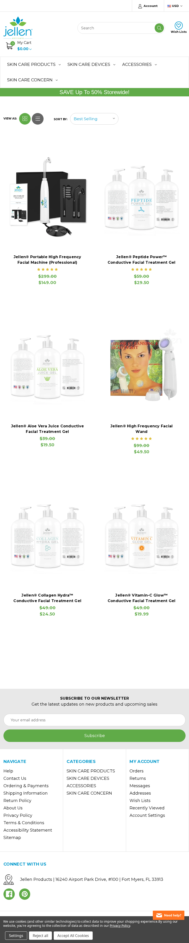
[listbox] (94, 119)
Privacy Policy (17, 815)
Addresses (140, 793)
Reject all (40, 935)
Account (150, 6)
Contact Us (14, 778)
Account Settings (147, 815)
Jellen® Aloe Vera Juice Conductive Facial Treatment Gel (47, 429)
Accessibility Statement (27, 830)
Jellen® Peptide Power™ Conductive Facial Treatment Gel (142, 260)
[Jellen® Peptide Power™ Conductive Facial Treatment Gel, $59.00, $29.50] (142, 197)
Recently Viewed (147, 808)
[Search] (159, 28)
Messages (140, 785)
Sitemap (12, 837)
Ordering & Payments (26, 785)
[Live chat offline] (168, 915)
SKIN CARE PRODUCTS (31, 64)
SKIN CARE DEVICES (89, 64)
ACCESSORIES (137, 64)
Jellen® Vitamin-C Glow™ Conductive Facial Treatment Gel (142, 598)
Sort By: (60, 119)
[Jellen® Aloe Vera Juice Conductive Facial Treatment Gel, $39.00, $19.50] (47, 366)
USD (175, 6)
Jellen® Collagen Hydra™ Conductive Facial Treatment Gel (47, 598)
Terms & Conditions (23, 822)
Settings (16, 935)
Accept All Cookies (73, 935)
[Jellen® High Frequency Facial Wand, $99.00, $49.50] (142, 366)
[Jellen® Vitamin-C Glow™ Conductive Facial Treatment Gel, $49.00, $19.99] (142, 535)
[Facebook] (9, 894)
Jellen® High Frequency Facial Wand (141, 429)
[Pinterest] (24, 894)
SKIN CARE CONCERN (30, 80)
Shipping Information (25, 793)
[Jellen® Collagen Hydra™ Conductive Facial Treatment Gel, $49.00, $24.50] (47, 535)
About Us (13, 808)
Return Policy (17, 800)
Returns (138, 778)
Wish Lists (179, 32)
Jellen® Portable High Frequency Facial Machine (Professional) (47, 260)
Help (8, 771)
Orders (137, 771)
